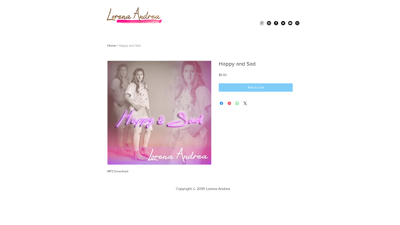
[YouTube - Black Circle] (290, 23)
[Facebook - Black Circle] (276, 23)
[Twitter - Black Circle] (283, 23)
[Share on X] (245, 103)
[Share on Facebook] (221, 103)
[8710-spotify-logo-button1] (269, 23)
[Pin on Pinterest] (229, 103)
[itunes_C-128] (262, 23)
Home (111, 45)
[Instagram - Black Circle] (297, 23)
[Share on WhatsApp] (237, 103)
